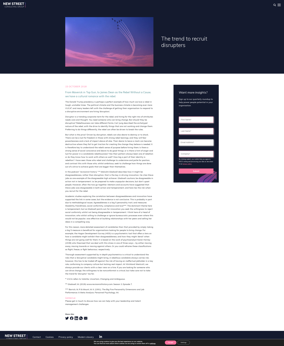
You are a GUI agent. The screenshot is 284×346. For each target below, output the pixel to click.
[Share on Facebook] (71, 318)
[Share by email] (85, 318)
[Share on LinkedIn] (76, 318)
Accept (170, 342)
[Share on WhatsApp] (81, 318)
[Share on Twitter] (67, 318)
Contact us (70, 297)
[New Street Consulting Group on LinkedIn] (100, 336)
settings (153, 344)
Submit (196, 171)
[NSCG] (14, 5)
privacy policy (187, 164)
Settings (183, 342)
